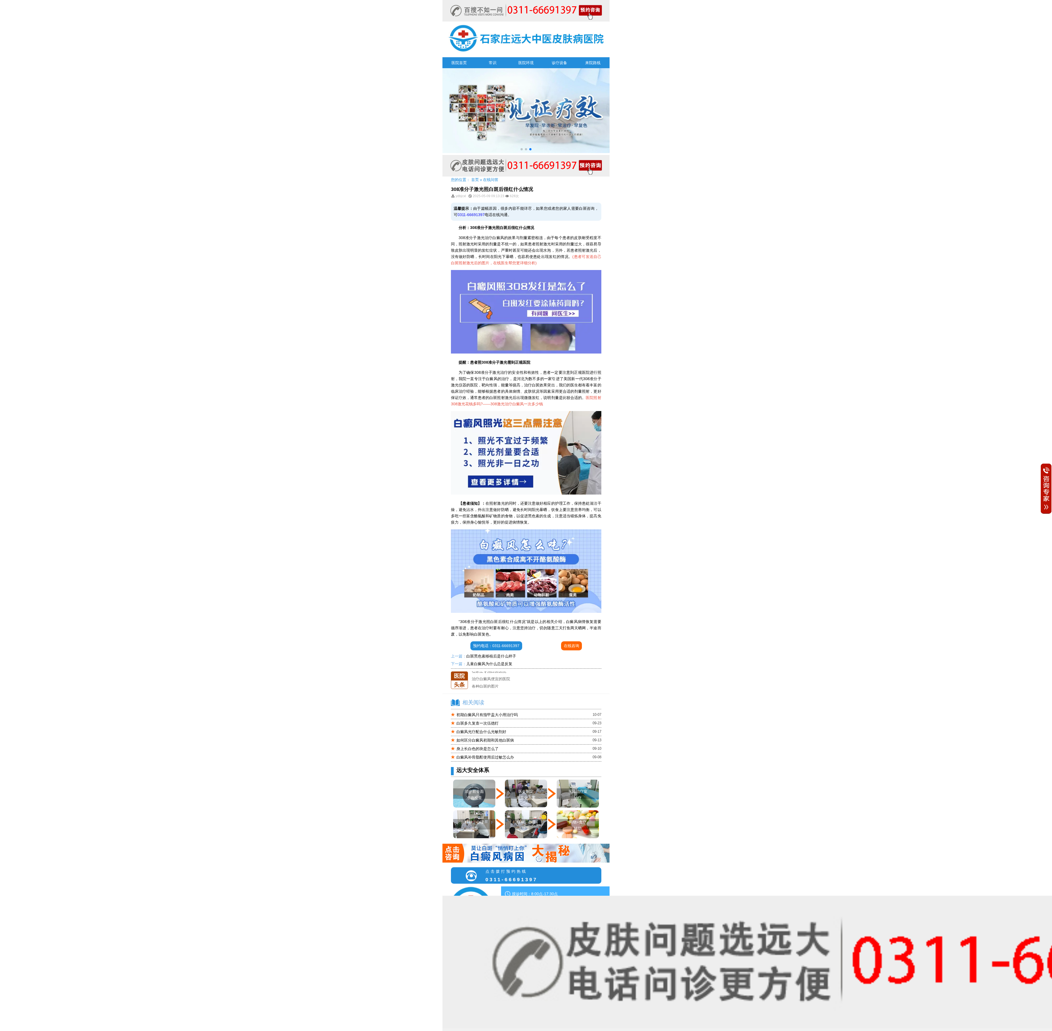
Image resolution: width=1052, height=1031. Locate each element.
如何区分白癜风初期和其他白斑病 (485, 740)
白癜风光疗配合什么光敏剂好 (481, 732)
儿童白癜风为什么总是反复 (489, 664)
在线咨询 (571, 646)
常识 (492, 63)
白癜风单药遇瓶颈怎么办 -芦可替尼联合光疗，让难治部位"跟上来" (528, 679)
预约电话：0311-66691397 (496, 646)
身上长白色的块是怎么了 (477, 748)
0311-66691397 (471, 214)
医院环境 (526, 63)
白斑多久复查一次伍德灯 (477, 723)
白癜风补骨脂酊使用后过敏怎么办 (485, 757)
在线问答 (490, 179)
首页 (475, 179)
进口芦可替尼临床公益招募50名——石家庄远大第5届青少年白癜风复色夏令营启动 (542, 686)
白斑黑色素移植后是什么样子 (491, 656)
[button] (522, 149)
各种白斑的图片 (485, 671)
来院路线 (593, 63)
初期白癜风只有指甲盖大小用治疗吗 (487, 715)
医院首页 (459, 63)
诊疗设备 (559, 63)
